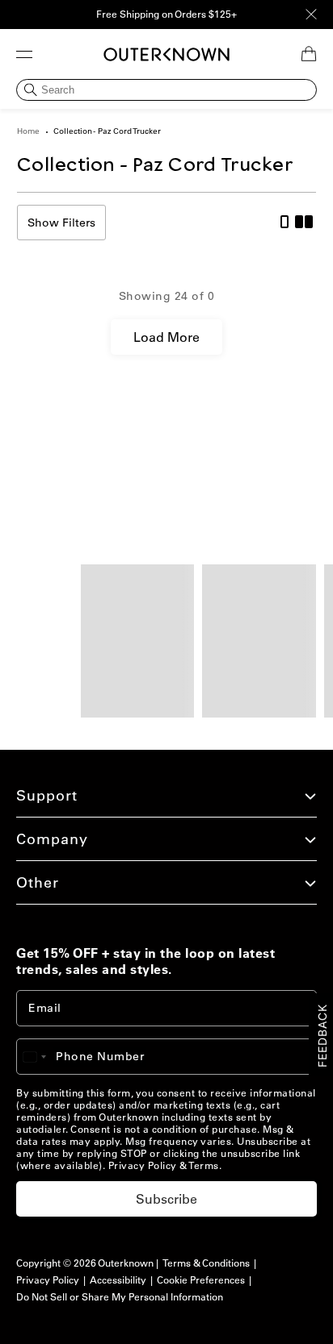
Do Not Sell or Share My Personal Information (119, 1297)
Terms (203, 1165)
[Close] (311, 14)
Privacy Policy (142, 1165)
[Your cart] (309, 54)
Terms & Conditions (206, 1263)
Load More (166, 337)
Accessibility (118, 1280)
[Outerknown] (166, 54)
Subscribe (166, 1199)
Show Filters (61, 222)
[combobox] (42, 1056)
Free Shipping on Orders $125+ (166, 14)
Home (28, 131)
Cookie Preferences (201, 1280)
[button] (24, 54)
